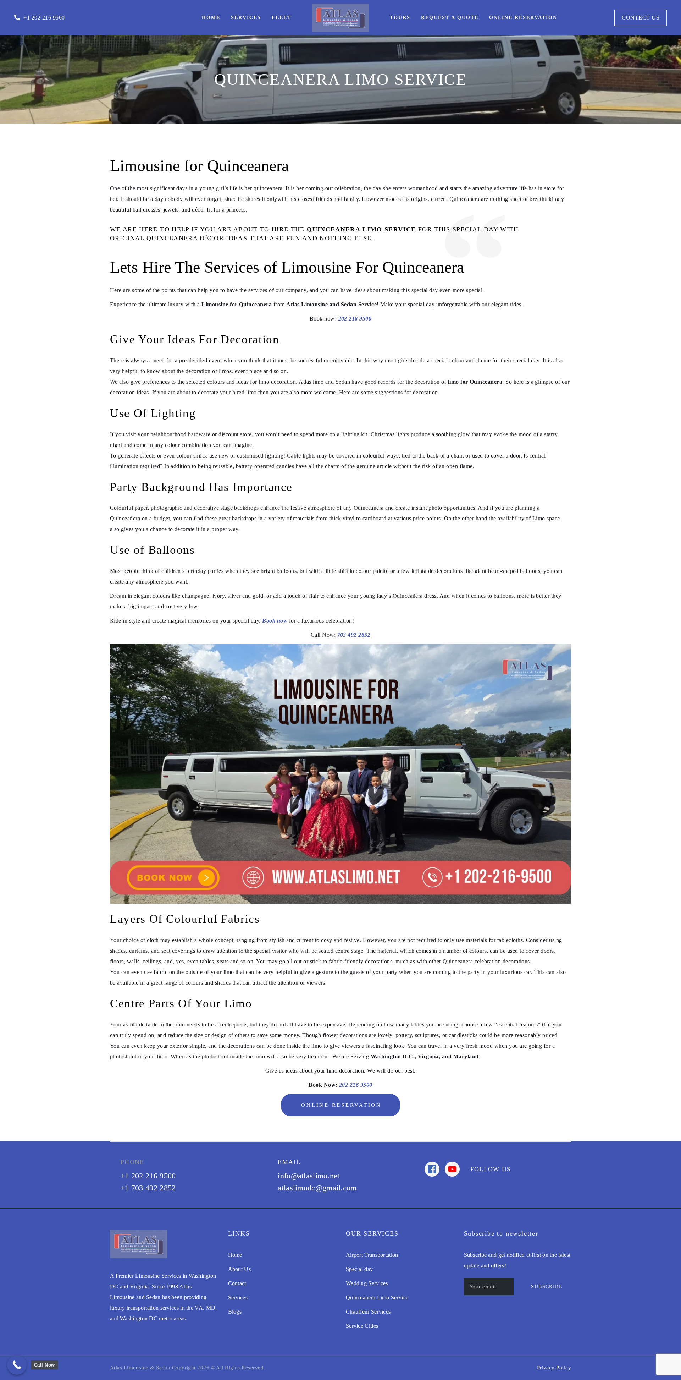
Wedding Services (367, 1283)
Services (238, 1297)
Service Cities (362, 1326)
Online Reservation (341, 1105)
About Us (239, 1269)
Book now (274, 621)
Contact (237, 1283)
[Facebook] (432, 1169)
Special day (359, 1269)
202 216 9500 (355, 319)
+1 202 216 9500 (148, 1175)
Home (235, 1255)
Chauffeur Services (368, 1312)
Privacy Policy (554, 1367)
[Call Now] (17, 1365)
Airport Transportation (372, 1255)
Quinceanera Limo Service (377, 1297)
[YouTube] (452, 1169)
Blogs (235, 1312)
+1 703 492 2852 (148, 1187)
